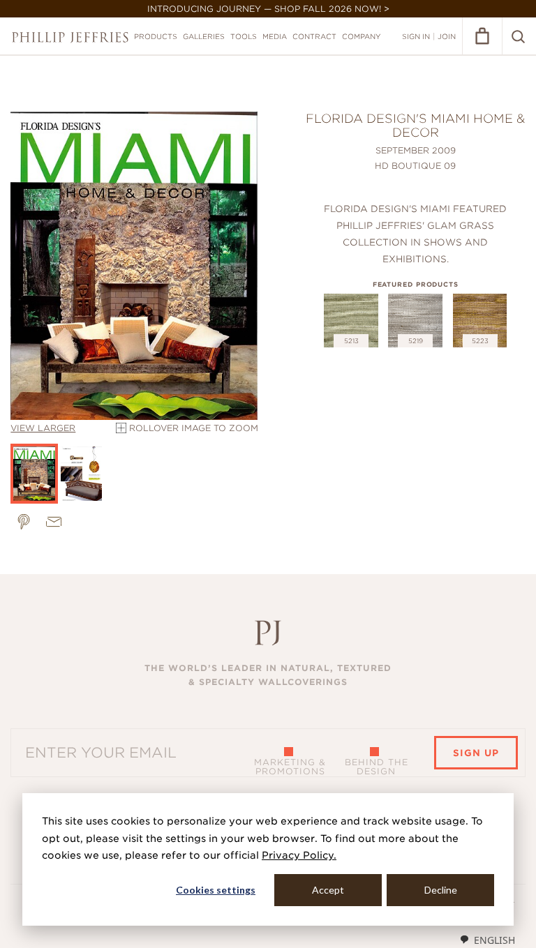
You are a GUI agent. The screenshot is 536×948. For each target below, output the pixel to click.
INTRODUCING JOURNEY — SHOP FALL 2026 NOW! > (268, 8)
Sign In (416, 36)
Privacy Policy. (299, 855)
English (494, 940)
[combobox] (487, 939)
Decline (440, 890)
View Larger (42, 428)
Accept (328, 890)
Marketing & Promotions (290, 767)
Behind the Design (376, 767)
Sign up (476, 753)
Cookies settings (215, 890)
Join (447, 36)
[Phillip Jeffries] (70, 37)
